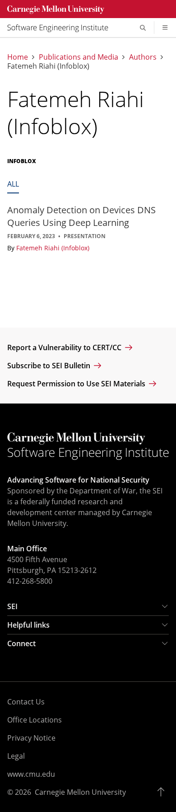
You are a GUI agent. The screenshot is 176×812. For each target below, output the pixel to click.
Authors (143, 56)
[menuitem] (61, 27)
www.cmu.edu (31, 774)
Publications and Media (78, 56)
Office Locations (34, 720)
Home (17, 56)
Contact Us (26, 702)
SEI (12, 606)
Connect (21, 643)
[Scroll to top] (163, 792)
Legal (16, 756)
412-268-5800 (29, 581)
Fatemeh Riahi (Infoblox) (52, 248)
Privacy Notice (31, 738)
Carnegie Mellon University (80, 792)
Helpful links (28, 625)
